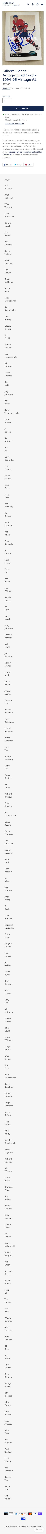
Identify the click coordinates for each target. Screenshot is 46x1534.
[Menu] (42, 4)
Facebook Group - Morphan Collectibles (25, 152)
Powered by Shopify (35, 1526)
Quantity (6, 96)
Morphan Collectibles (10, 4)
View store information (14, 123)
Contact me (7, 154)
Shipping (6, 88)
